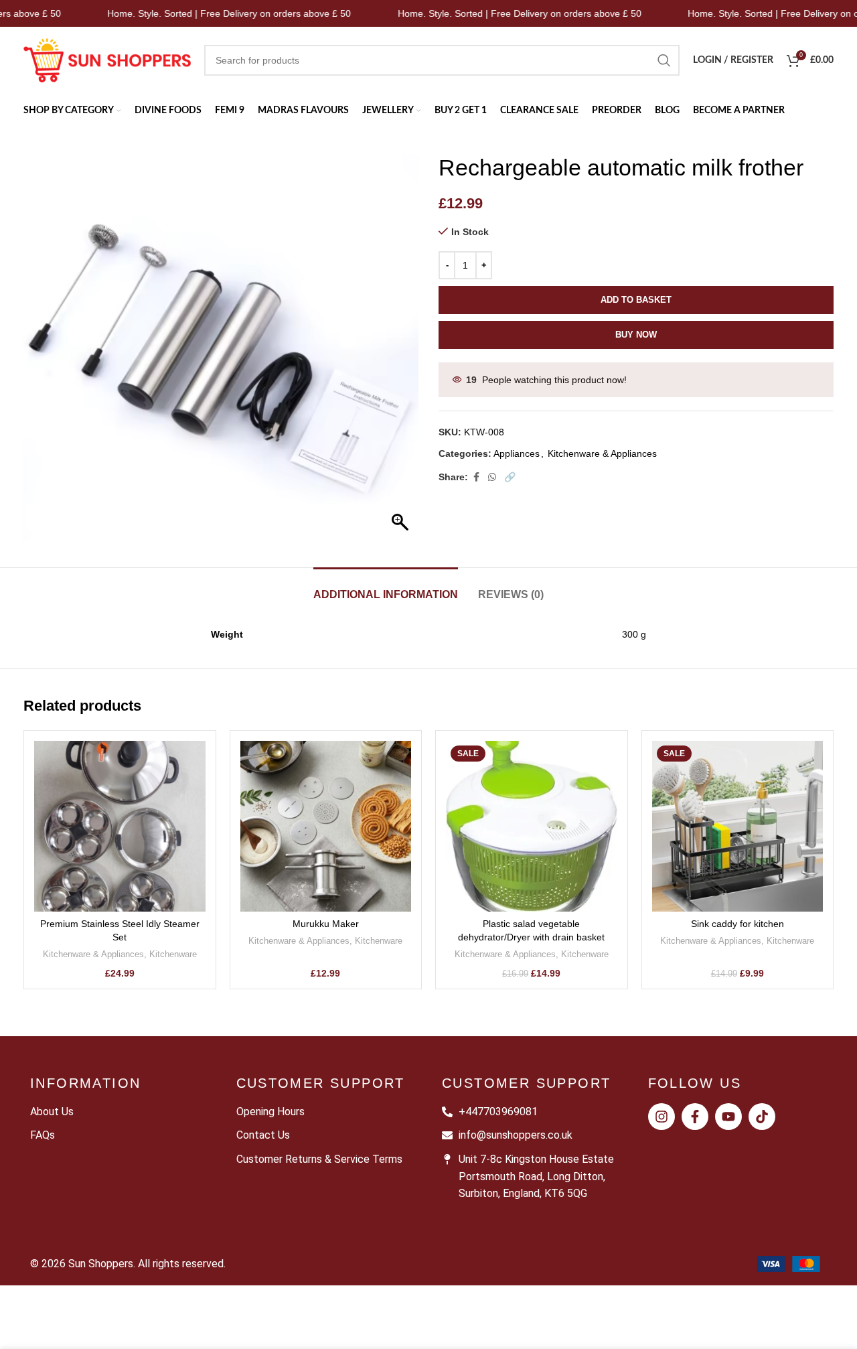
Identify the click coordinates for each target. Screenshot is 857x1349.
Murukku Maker (326, 923)
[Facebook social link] (476, 477)
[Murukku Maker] (326, 826)
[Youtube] (728, 1116)
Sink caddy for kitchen (737, 923)
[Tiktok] (762, 1116)
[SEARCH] (664, 60)
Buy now (636, 335)
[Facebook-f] (695, 1116)
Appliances (516, 453)
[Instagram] (661, 1116)
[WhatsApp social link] (492, 477)
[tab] (385, 587)
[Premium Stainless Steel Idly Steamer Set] (120, 826)
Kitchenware (173, 954)
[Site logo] (107, 59)
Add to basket (636, 300)
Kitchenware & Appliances (602, 453)
